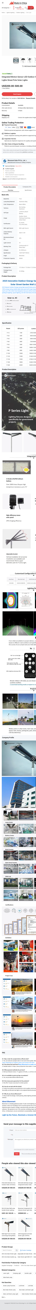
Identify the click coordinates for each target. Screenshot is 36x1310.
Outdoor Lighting (20, 12)
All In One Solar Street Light (9, 1254)
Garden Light (28, 1273)
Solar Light (28, 12)
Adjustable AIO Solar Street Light (26, 1254)
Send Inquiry (17, 94)
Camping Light (17, 1273)
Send (16, 1154)
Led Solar (30, 1285)
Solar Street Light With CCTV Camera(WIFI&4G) (26, 1257)
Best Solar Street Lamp (9, 1290)
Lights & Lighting (10, 12)
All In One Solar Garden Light (9, 1257)
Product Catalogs (26, 1250)
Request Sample (30, 98)
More (3, 1297)
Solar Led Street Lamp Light (10, 1294)
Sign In (4, 179)
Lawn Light (6, 1273)
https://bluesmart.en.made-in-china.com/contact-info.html (18, 1062)
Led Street (21, 1285)
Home (3, 12)
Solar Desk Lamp (7, 1277)
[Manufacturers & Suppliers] (18, 3)
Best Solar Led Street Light (26, 1290)
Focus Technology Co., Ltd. (22, 1303)
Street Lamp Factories (9, 1285)
